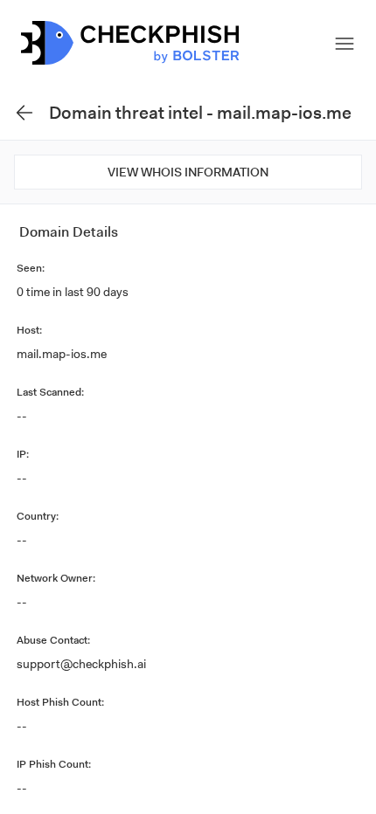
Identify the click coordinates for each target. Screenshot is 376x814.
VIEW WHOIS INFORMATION (188, 172)
